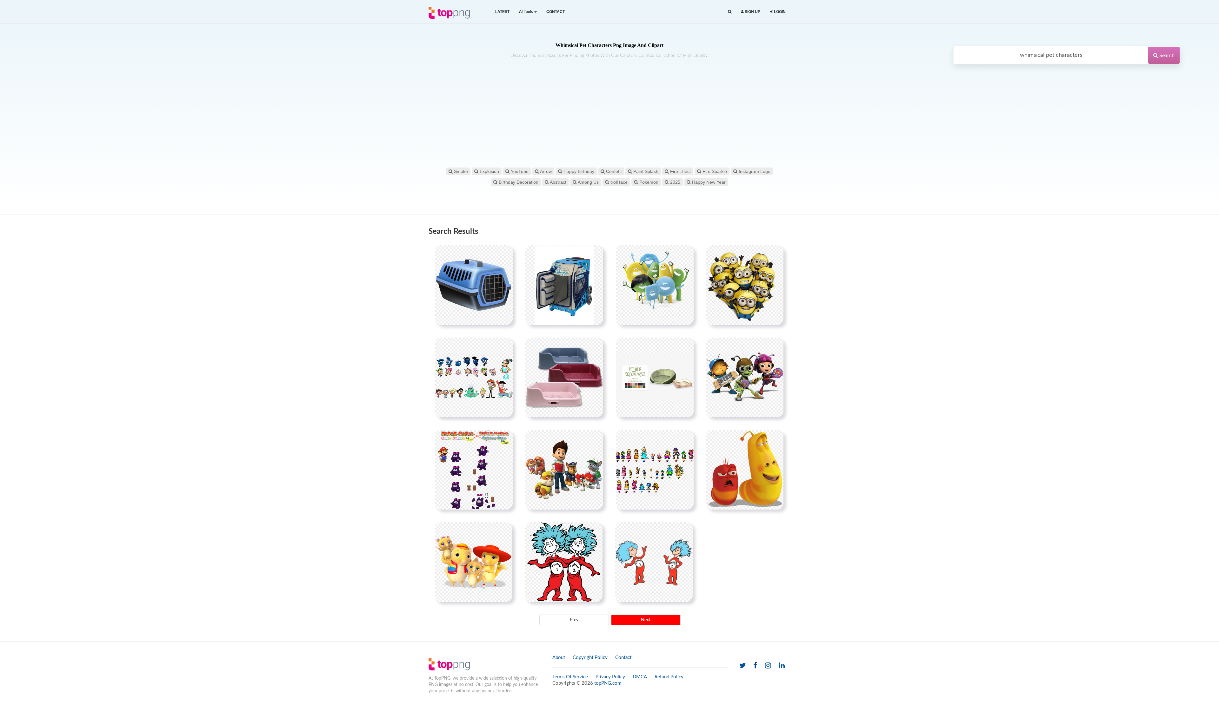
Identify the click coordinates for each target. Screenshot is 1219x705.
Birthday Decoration (517, 182)
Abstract (557, 182)
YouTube (519, 171)
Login (779, 12)
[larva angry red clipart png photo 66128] (744, 469)
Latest (502, 12)
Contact (555, 12)
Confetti (613, 171)
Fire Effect (680, 171)
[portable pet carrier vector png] (474, 285)
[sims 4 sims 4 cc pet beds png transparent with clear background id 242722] (655, 377)
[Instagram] (768, 666)
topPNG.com (607, 683)
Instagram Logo (753, 171)
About (558, 657)
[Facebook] (755, 666)
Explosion (488, 171)
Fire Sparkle (714, 171)
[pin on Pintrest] (504, 253)
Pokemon (648, 182)
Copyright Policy (590, 657)
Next (645, 620)
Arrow (545, 171)
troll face (618, 182)
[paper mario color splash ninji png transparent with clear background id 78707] (474, 469)
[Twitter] (742, 666)
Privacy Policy (610, 677)
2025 (674, 182)
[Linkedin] (782, 666)
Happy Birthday (578, 171)
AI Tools (526, 12)
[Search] (729, 11)
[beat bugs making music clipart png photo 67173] (744, 377)
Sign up (752, 12)
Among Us (588, 182)
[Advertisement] (609, 118)
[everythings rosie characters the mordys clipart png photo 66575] (473, 562)
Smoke (460, 171)
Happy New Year (708, 182)
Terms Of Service (570, 677)
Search (1166, 55)
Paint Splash (645, 171)
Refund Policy (669, 677)
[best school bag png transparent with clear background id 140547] (564, 285)
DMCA (640, 677)
